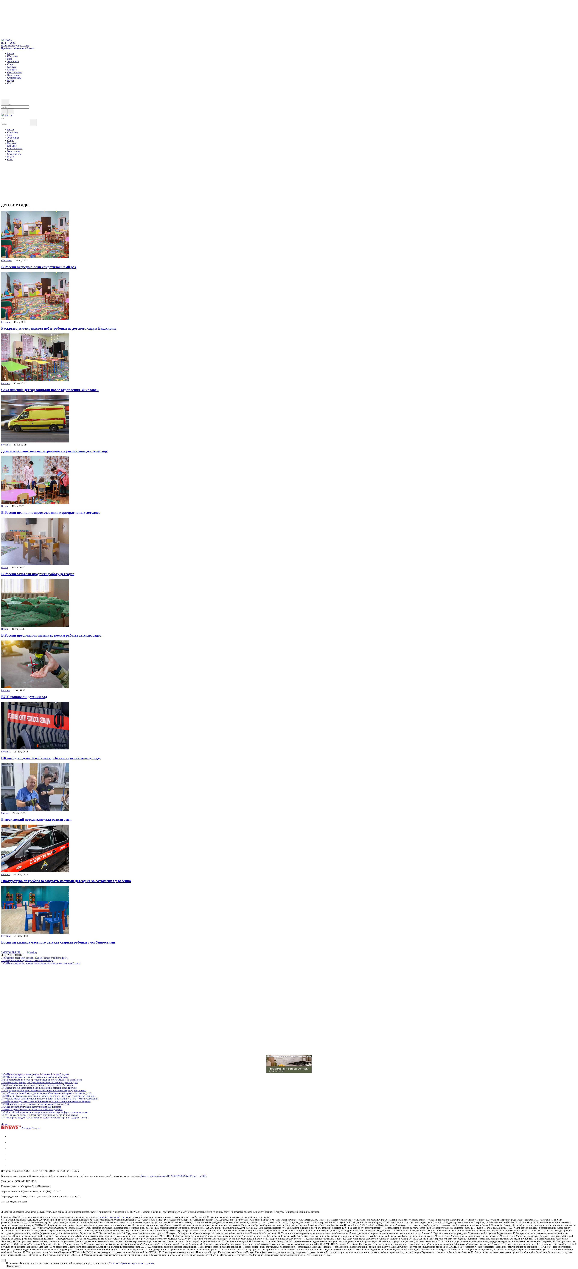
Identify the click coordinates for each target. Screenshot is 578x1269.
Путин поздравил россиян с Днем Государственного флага (34, 957)
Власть (4, 506)
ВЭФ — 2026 (8, 43)
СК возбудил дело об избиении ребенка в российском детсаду (51, 758)
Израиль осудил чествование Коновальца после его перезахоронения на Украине (45, 1101)
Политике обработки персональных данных (131, 1263)
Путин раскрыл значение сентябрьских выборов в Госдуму (34, 1077)
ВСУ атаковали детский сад (24, 697)
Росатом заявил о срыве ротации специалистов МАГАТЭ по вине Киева (41, 1079)
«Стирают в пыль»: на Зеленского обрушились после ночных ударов (39, 1115)
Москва (5, 813)
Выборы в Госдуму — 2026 (15, 45)
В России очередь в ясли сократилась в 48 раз (38, 267)
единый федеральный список (113, 1217)
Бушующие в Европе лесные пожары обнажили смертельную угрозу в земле (43, 1090)
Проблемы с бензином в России (17, 48)
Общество (6, 260)
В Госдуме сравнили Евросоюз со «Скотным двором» (31, 1109)
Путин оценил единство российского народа (27, 960)
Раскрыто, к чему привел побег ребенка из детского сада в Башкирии (58, 328)
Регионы (5, 322)
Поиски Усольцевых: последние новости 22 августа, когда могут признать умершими (48, 1096)
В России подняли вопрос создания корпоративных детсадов (50, 512)
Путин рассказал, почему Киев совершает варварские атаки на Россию (40, 963)
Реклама (36, 1128)
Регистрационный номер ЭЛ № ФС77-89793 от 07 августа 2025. (174, 1176)
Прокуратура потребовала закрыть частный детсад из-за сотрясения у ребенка (66, 881)
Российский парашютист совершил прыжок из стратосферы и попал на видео (44, 1112)
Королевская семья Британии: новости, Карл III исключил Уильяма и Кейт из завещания (49, 1098)
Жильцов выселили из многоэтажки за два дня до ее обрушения (37, 1085)
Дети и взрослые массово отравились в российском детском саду (54, 451)
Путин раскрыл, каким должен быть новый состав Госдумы (35, 1074)
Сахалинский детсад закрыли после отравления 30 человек (50, 390)
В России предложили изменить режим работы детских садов (51, 635)
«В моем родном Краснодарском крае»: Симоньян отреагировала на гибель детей (46, 1093)
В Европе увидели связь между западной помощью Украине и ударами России (44, 1117)
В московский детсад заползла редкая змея (36, 819)
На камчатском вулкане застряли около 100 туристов (31, 1107)
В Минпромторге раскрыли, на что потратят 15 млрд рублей (35, 1104)
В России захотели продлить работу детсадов (37, 574)
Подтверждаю (13, 1266)
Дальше (5, 1124)
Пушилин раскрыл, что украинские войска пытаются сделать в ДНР (39, 1082)
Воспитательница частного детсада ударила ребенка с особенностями (58, 942)
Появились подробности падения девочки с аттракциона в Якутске (39, 1088)
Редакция (26, 1128)
